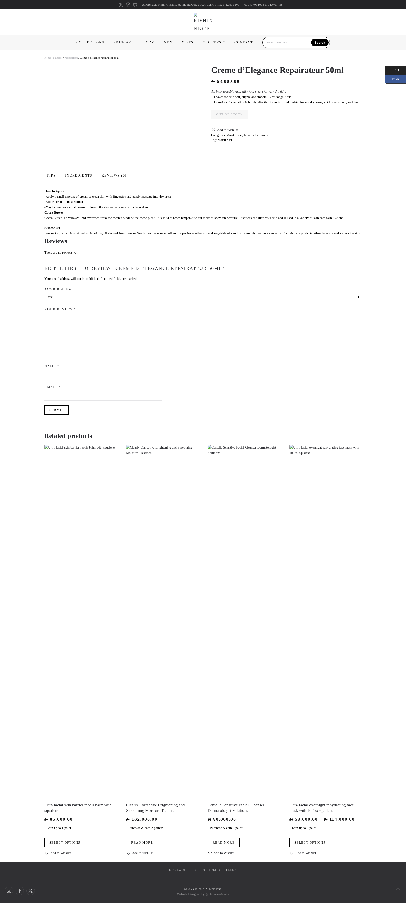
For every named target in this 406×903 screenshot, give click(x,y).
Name (51, 366)
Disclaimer (179, 869)
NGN (392, 79)
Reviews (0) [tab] (114, 175)
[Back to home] (203, 22)
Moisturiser (225, 140)
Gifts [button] (188, 42)
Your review (60, 309)
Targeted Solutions (256, 135)
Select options (64, 842)
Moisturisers (71, 57)
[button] (224, 130)
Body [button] (148, 42)
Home (47, 57)
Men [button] (168, 42)
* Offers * (214, 42)
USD (392, 70)
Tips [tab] (51, 175)
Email (52, 387)
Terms (231, 869)
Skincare (57, 57)
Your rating (59, 289)
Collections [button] (90, 42)
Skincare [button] (124, 42)
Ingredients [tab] (78, 175)
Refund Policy (208, 869)
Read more (142, 842)
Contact (243, 42)
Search (320, 42)
